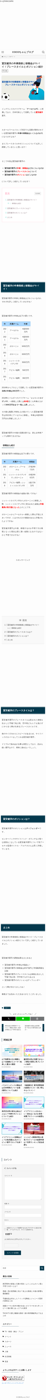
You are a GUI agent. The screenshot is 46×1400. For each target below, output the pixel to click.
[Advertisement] (23, 26)
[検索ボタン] (43, 52)
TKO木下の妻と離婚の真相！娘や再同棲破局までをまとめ (23, 1314)
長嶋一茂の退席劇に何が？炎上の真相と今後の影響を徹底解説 (23, 1292)
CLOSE (38, 193)
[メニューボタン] (2, 52)
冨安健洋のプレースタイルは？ (19, 208)
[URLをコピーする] (37, 1019)
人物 (6, 1351)
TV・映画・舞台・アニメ (14, 1332)
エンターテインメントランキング (13, 1383)
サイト (6, 1220)
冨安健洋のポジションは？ (17, 213)
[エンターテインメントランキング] (13, 1380)
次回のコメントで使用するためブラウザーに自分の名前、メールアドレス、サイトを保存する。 (24, 1229)
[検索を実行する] (42, 1268)
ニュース (8, 1346)
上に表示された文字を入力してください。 (18, 1239)
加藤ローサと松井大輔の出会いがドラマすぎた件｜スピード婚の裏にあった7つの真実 (23, 1307)
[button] (9, 1019)
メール (7, 1212)
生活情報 (8, 1356)
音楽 (6, 1361)
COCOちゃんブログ (23, 52)
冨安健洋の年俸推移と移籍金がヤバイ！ (22, 200)
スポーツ (7, 1008)
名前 (6, 1203)
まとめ (9, 217)
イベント (8, 1337)
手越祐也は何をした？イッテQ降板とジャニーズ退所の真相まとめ (23, 1300)
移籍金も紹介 (16, 203)
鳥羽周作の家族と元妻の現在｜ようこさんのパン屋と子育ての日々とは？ (23, 1285)
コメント (8, 1175)
